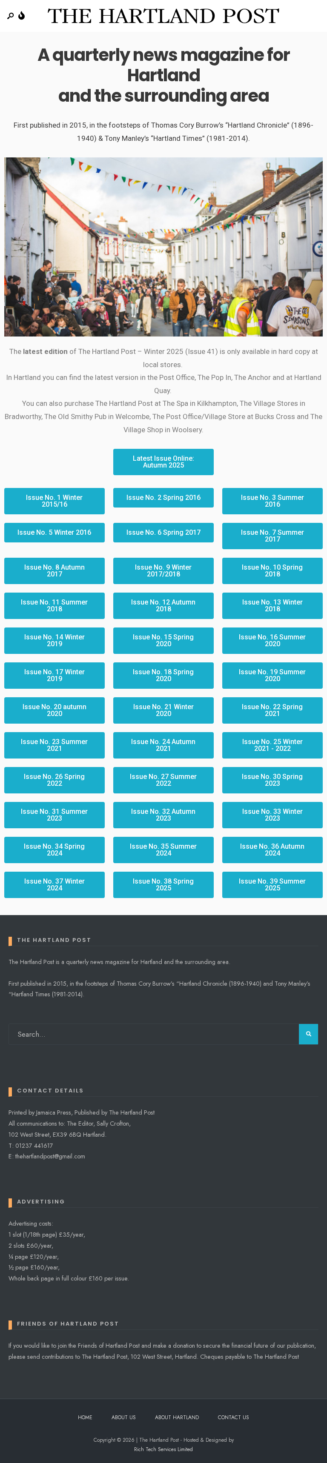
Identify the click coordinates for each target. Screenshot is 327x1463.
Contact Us (233, 1417)
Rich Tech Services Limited (163, 1449)
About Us (124, 1417)
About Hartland (177, 1417)
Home (85, 1417)
